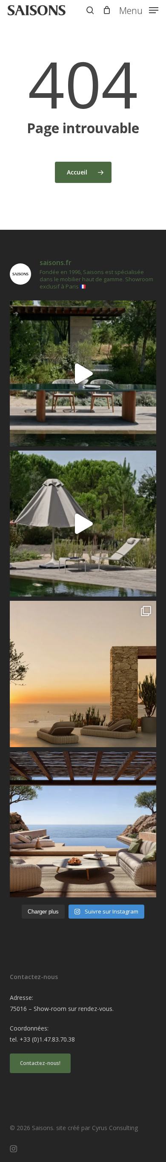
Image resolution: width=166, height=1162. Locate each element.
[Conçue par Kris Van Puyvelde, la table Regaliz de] (83, 373)
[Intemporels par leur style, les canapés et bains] (83, 674)
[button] (138, 9)
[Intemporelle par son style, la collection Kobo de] (83, 824)
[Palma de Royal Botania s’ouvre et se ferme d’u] (83, 524)
